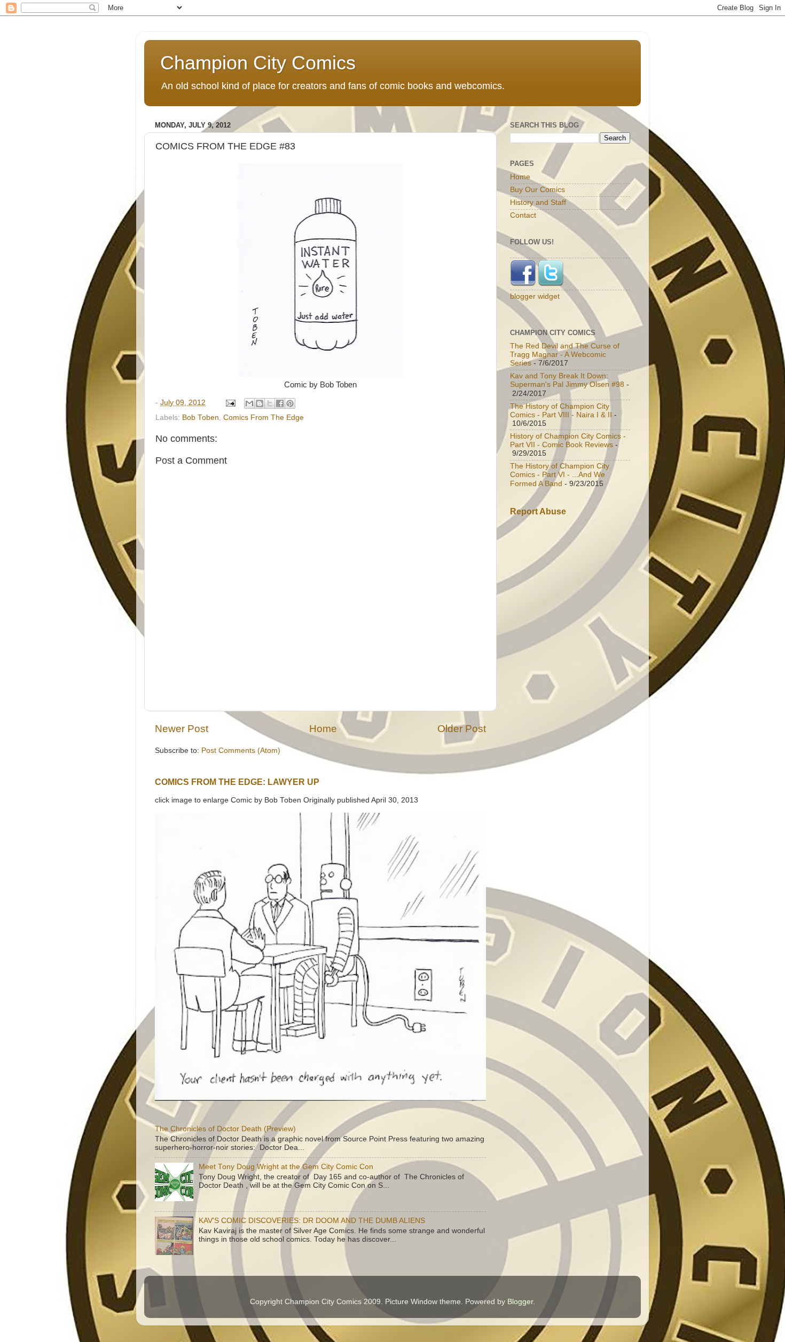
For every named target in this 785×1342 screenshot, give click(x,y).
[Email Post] (230, 403)
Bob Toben (200, 418)
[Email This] (249, 403)
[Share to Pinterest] (290, 403)
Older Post (461, 728)
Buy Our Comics (537, 190)
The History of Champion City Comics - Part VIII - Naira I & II (561, 410)
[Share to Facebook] (279, 403)
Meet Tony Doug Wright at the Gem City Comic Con (286, 1167)
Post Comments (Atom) (240, 751)
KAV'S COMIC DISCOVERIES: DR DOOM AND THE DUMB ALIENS (312, 1221)
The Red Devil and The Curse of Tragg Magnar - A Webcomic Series (564, 354)
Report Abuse (538, 511)
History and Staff (538, 202)
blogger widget (535, 296)
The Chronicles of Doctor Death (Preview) (225, 1129)
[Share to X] (269, 403)
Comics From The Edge (263, 418)
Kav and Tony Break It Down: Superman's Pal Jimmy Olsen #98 (567, 380)
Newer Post (181, 728)
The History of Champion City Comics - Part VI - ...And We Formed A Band (559, 474)
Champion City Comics (258, 63)
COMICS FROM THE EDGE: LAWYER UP (237, 782)
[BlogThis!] (259, 403)
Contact (523, 215)
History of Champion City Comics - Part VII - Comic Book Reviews (568, 440)
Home (323, 728)
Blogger (520, 1302)
